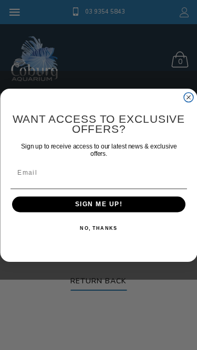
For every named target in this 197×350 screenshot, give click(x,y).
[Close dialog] (188, 97)
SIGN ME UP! (98, 204)
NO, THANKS (98, 228)
